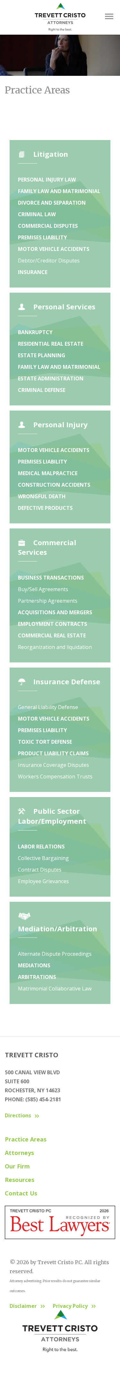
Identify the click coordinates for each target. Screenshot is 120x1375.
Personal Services (64, 306)
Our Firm (17, 1166)
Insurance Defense (66, 681)
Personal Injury (60, 424)
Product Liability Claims (53, 753)
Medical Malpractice (47, 473)
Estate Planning (41, 355)
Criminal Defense (41, 390)
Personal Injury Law (47, 179)
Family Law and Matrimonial (59, 191)
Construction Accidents (54, 484)
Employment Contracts (52, 623)
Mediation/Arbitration (57, 928)
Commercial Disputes (48, 225)
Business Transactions (51, 577)
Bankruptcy (35, 332)
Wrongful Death (42, 496)
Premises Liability (42, 237)
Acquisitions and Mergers (55, 612)
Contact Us (21, 1193)
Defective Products (45, 507)
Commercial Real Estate (52, 635)
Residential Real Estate (50, 343)
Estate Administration (51, 378)
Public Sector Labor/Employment (52, 816)
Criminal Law (37, 214)
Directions (18, 1115)
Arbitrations (37, 976)
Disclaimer (23, 1305)
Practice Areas (25, 1139)
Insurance (32, 272)
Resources (19, 1180)
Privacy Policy (70, 1305)
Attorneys (19, 1153)
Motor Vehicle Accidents (53, 249)
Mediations (34, 965)
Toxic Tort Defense (45, 741)
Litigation (50, 154)
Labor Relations (41, 846)
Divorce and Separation (52, 202)
